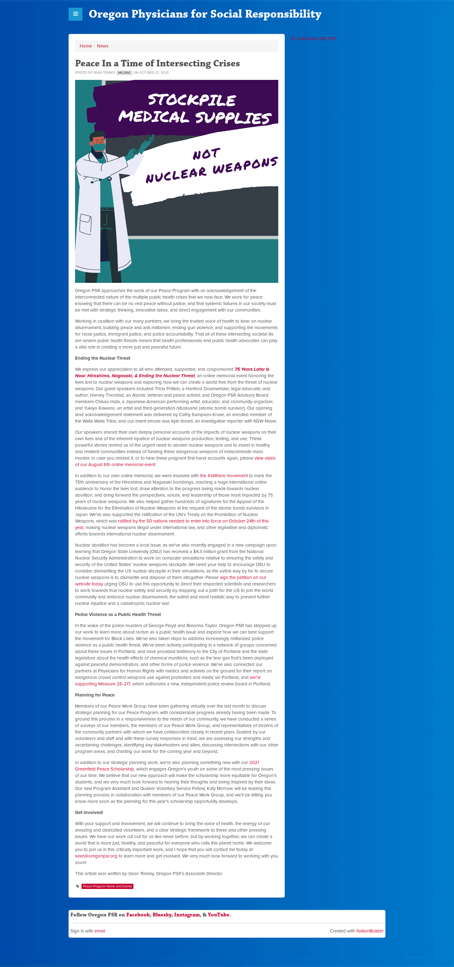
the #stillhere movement (224, 475)
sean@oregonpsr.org (96, 856)
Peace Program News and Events (107, 886)
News (102, 46)
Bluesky (162, 914)
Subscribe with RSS (316, 38)
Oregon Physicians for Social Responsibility (205, 14)
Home (86, 46)
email (100, 931)
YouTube (218, 914)
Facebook (138, 914)
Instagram (187, 914)
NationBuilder (370, 931)
